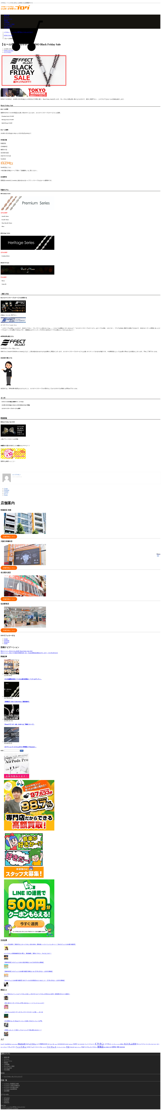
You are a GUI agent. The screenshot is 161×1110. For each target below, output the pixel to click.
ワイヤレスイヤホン (61, 1047)
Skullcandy (71, 1044)
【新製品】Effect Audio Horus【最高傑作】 (17, 701)
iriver (51, 1044)
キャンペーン (8, 19)
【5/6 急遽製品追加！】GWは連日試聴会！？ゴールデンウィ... (23, 679)
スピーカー (153, 1044)
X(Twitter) (7, 1098)
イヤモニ (108, 1044)
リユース (44, 1047)
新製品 (6, 20)
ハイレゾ (5, 1047)
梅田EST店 (108, 1047)
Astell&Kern (8, 1044)
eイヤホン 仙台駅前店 (10, 1089)
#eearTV (3, 1044)
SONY (75, 1044)
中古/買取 (7, 27)
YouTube (6, 1101)
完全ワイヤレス (78, 1047)
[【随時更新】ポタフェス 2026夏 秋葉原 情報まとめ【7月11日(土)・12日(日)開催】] (6, 975)
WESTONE (82, 1044)
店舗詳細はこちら (9, 536)
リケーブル (38, 1047)
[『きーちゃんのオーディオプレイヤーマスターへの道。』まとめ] (6, 1016)
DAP (27, 1044)
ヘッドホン (21, 1047)
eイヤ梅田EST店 (42, 1044)
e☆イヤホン (7, 52)
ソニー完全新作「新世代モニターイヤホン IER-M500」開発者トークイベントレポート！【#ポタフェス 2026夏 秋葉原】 (40, 944)
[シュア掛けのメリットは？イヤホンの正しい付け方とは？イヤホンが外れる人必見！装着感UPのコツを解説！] (6, 998)
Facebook (6, 640)
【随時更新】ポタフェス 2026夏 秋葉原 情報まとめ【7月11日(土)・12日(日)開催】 (28, 971)
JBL (53, 1044)
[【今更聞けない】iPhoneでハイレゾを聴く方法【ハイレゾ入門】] (6, 1025)
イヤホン (99, 1043)
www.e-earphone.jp (17, 476)
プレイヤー (12, 1047)
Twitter (6, 639)
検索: (2, 750)
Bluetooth (21, 1044)
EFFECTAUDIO (8, 50)
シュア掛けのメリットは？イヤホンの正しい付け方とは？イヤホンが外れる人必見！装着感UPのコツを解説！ (37, 994)
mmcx (56, 1044)
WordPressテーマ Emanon (12, 1108)
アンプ (86, 1044)
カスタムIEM (8, 26)
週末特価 (122, 1047)
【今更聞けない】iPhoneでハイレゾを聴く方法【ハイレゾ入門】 (23, 1021)
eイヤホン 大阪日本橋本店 (12, 1085)
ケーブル (148, 1044)
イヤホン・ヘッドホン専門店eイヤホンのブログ (13, 1107)
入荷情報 (6, 22)
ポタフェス (31, 1047)
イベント (6, 17)
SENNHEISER (61, 1044)
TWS (79, 1044)
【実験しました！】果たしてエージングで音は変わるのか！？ (23, 1030)
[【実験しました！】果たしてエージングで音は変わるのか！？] (6, 1034)
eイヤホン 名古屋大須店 (11, 1087)
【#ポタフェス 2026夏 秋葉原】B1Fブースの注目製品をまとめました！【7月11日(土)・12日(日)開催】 (34, 980)
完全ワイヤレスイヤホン (89, 1047)
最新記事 (6, 15)
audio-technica (15, 1044)
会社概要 (6, 1090)
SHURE (66, 1044)
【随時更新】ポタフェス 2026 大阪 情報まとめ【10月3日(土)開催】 (24, 962)
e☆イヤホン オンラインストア (13, 1076)
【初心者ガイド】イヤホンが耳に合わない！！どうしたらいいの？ (24, 1003)
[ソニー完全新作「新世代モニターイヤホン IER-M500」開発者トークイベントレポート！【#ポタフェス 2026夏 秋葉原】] (6, 948)
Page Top (3, 1105)
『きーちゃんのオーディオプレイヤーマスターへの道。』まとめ (23, 1012)
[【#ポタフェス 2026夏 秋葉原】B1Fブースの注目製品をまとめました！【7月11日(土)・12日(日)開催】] (6, 984)
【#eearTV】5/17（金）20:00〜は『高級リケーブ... (19, 724)
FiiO (48, 1044)
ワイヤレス (51, 1047)
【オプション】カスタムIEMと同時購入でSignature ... (20, 747)
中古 (68, 1047)
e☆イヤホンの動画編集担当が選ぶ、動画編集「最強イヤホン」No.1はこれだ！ (28, 953)
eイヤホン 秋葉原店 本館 (11, 1083)
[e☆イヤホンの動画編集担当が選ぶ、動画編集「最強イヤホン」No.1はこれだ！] (6, 957)
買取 (118, 1047)
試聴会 (114, 1047)
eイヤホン (32, 1044)
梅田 (105, 1047)
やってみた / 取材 (9, 24)
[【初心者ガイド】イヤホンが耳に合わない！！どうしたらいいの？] (6, 1007)
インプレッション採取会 (117, 1044)
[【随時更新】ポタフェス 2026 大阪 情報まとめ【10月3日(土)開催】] (6, 966)
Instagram (6, 642)
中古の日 (72, 1047)
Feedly (6, 643)
